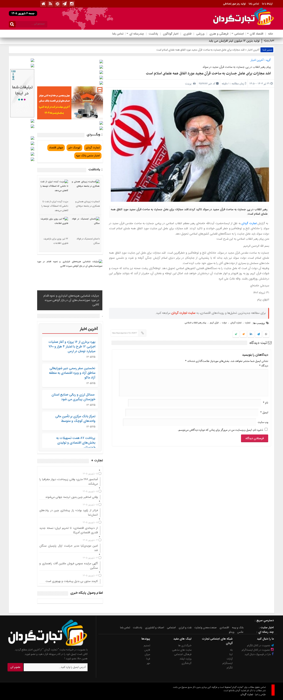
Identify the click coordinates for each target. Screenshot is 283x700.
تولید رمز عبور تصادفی (234, 4)
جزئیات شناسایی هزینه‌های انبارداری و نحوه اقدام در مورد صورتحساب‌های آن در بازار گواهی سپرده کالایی (71, 300)
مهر (148, 663)
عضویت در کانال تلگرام (259, 645)
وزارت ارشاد (185, 659)
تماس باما (254, 4)
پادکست (153, 33)
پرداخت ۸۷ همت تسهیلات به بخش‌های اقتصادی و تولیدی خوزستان (75, 442)
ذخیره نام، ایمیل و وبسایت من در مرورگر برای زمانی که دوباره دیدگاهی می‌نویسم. (220, 430)
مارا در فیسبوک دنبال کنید (258, 654)
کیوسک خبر (74, 147)
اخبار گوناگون (170, 33)
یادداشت (137, 627)
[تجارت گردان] (44, 645)
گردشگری (186, 663)
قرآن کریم (214, 323)
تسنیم (147, 645)
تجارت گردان (249, 223)
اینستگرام (227, 663)
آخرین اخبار (253, 50)
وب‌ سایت (263, 422)
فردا (148, 659)
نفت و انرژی (185, 627)
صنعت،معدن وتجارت (205, 627)
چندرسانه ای (136, 33)
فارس (147, 650)
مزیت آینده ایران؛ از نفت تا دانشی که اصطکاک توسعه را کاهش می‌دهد (54, 206)
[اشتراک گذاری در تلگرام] (258, 334)
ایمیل (264, 412)
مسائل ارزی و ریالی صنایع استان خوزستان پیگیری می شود (73, 397)
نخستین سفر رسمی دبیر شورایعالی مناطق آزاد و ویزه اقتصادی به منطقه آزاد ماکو (72, 373)
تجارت (247, 323)
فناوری (187, 33)
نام (265, 402)
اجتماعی (239, 33)
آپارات (230, 659)
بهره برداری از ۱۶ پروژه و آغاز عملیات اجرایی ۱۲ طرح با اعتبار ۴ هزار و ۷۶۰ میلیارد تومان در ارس (71, 346)
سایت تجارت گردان (183, 313)
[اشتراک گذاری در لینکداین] (251, 334)
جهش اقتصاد (56, 147)
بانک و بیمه (237, 627)
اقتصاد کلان (256, 33)
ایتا (231, 654)
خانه (270, 33)
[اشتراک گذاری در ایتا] (243, 334)
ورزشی (200, 33)
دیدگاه (263, 365)
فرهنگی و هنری (218, 33)
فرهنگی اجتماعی (182, 654)
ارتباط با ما (267, 4)
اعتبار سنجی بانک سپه (88, 155)
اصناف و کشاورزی (154, 627)
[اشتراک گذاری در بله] (236, 334)
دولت (224, 323)
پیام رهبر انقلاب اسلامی (195, 323)
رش (257, 41)
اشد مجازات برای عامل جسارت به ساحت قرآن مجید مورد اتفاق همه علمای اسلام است (208, 73)
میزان (147, 654)
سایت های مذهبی (181, 650)
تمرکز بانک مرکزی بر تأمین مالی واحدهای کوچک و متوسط (75, 419)
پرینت (189, 83)
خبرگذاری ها (184, 645)
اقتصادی (224, 627)
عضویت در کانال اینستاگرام (256, 650)
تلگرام (230, 667)
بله (231, 650)
